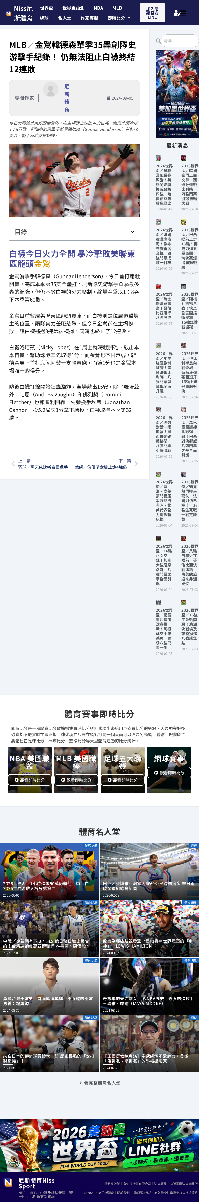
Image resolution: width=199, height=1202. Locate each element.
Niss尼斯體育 (23, 13)
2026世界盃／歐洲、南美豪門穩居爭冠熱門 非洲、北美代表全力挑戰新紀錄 (165, 500)
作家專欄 (89, 18)
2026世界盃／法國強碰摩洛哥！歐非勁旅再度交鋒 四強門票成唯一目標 (164, 246)
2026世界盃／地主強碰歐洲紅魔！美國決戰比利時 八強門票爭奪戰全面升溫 (164, 372)
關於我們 (123, 1192)
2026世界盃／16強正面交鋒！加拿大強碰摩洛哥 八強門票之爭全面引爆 (164, 564)
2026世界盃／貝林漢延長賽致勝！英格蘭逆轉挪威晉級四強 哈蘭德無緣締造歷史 (164, 184)
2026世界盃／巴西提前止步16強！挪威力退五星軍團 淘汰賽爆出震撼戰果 (189, 248)
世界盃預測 (73, 7)
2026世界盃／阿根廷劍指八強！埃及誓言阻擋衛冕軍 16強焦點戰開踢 (189, 310)
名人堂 (64, 18)
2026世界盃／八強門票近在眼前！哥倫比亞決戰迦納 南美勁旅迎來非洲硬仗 (189, 564)
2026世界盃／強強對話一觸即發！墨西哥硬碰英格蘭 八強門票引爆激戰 (164, 434)
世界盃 (46, 7)
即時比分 (116, 18)
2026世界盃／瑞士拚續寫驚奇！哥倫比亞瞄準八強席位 (164, 305)
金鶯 (42, 263)
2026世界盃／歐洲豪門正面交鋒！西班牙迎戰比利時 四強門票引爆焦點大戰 (189, 184)
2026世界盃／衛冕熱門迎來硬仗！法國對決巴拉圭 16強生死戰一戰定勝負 (189, 500)
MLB (117, 7)
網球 (44, 18)
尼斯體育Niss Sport (36, 1183)
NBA (98, 7)
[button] (119, 18)
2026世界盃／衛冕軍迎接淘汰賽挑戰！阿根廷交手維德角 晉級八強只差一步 (164, 628)
